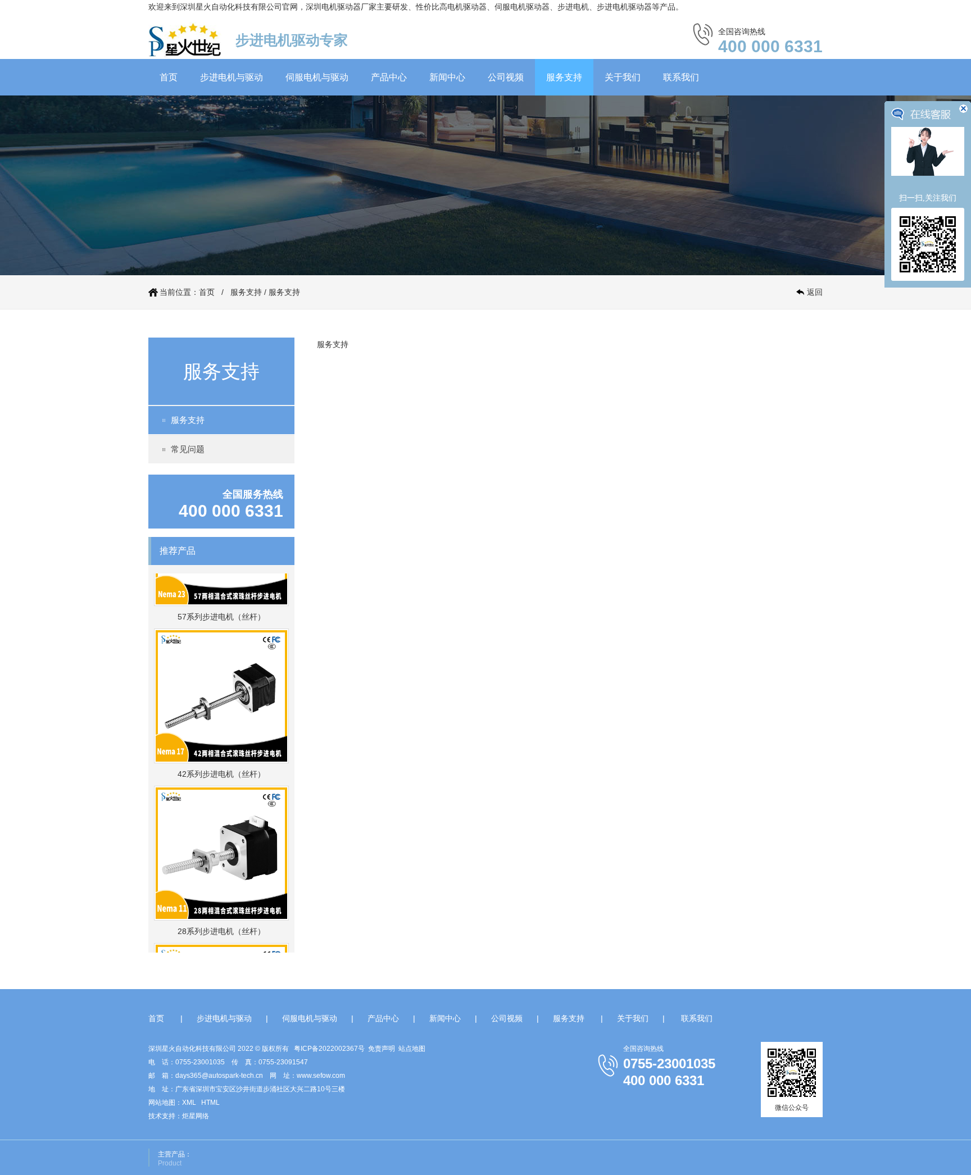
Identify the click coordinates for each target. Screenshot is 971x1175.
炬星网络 (195, 1116)
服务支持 (564, 77)
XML (189, 1102)
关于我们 (623, 77)
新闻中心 (447, 77)
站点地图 (411, 1049)
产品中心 (389, 77)
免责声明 (381, 1049)
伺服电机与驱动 (316, 77)
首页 (169, 77)
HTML (210, 1102)
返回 (815, 292)
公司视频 (506, 77)
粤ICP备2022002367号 (329, 1049)
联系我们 (681, 77)
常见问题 (188, 449)
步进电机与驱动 (231, 77)
